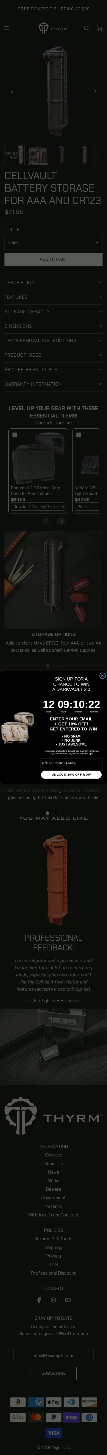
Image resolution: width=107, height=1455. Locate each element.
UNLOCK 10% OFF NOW (71, 774)
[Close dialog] (102, 675)
